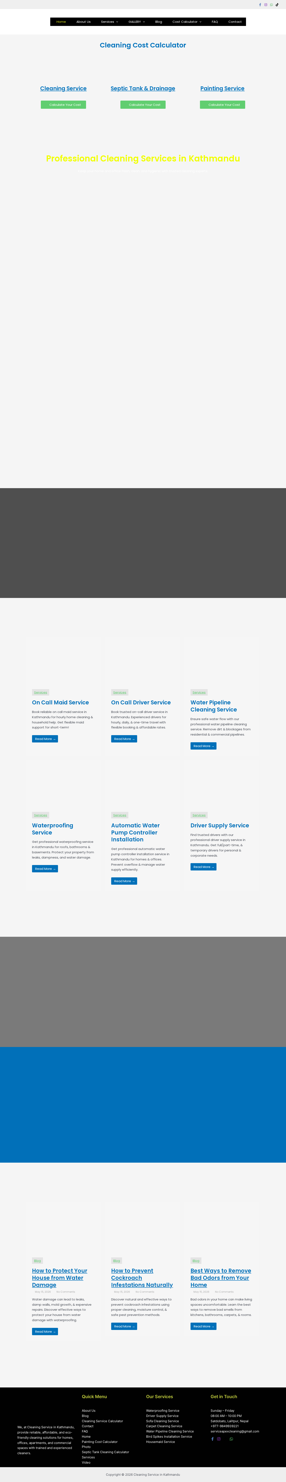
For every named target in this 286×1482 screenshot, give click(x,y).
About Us (83, 21)
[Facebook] (260, 4)
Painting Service (222, 88)
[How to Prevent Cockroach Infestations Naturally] (142, 1227)
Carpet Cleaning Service (164, 1426)
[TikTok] (277, 4)
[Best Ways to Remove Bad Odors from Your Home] (221, 1227)
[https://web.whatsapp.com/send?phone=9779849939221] (271, 4)
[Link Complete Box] (63, 696)
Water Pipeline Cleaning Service (170, 1431)
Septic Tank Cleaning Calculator (105, 1452)
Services (107, 21)
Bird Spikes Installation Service (169, 1436)
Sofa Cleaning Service (162, 1421)
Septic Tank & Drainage (143, 88)
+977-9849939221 (225, 1426)
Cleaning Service (63, 88)
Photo (86, 1447)
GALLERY (135, 21)
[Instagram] (265, 4)
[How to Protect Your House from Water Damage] (63, 1227)
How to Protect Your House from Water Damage (59, 1278)
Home (61, 21)
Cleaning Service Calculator (102, 1421)
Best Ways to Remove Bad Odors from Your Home (221, 1278)
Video (86, 1462)
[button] (116, 22)
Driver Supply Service (162, 1416)
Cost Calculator (185, 21)
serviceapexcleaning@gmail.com (235, 1431)
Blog (158, 21)
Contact (235, 21)
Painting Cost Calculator (100, 1442)
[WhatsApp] (231, 1439)
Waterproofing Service (162, 1411)
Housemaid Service (160, 1442)
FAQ (215, 21)
